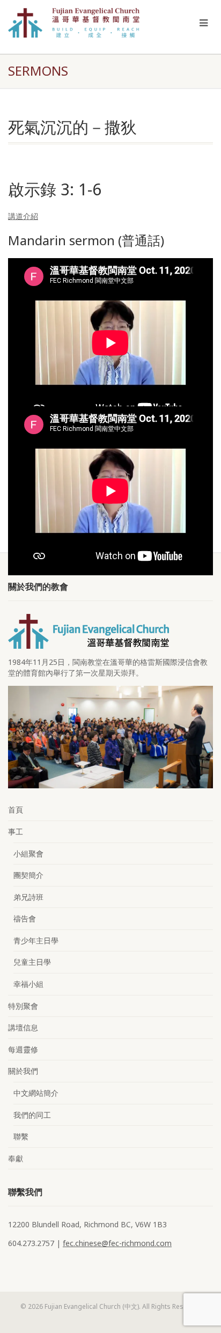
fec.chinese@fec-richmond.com (117, 1243)
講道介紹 (23, 216)
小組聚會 (28, 853)
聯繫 (20, 1136)
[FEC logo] (73, 23)
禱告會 (24, 918)
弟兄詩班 (28, 897)
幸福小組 (28, 984)
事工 (15, 831)
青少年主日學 (35, 940)
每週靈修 (23, 1049)
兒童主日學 (32, 962)
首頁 (15, 809)
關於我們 (23, 1071)
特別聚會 (23, 1006)
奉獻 (15, 1158)
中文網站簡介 (35, 1093)
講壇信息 (23, 1027)
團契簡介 (28, 875)
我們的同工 (32, 1115)
